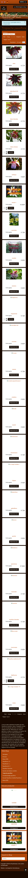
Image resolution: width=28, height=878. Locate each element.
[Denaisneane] (14, 444)
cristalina (14, 397)
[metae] (14, 694)
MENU (22, 2)
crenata (14, 369)
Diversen (5, 756)
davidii (14, 425)
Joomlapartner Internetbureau (12, 868)
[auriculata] (14, 221)
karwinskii (14, 591)
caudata (14, 258)
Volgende (18, 37)
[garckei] (14, 527)
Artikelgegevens (14, 807)
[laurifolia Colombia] (14, 610)
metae (14, 703)
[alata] (14, 54)
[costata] (14, 790)
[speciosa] (14, 816)
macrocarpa (14, 647)
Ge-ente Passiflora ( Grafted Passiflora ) (12, 778)
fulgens (14, 480)
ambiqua (14, 174)
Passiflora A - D (6, 761)
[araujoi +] (14, 193)
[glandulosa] (14, 555)
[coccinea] (14, 332)
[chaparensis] (14, 305)
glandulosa (14, 564)
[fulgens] (14, 471)
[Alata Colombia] (14, 110)
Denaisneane (14, 452)
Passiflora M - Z (6, 766)
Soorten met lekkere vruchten (10, 771)
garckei (14, 536)
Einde (23, 37)
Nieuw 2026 (5, 759)
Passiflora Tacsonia (7, 768)
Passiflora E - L (6, 763)
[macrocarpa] (14, 638)
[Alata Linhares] (14, 138)
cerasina (14, 286)
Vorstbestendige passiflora (9, 775)
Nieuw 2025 (5, 780)
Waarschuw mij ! (14, 69)
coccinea (14, 341)
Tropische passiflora (7, 773)
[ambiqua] (14, 166)
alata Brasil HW (14, 91)
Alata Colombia (14, 119)
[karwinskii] (14, 583)
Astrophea (5, 754)
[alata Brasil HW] (14, 82)
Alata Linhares (14, 147)
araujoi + (14, 202)
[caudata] (14, 249)
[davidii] (14, 416)
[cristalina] (14, 388)
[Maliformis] (14, 666)
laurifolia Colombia (14, 619)
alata (14, 63)
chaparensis (14, 313)
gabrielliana (14, 508)
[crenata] (14, 360)
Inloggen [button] (4, 9)
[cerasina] (14, 277)
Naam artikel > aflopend (8, 34)
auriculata (14, 230)
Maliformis (14, 675)
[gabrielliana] (14, 499)
